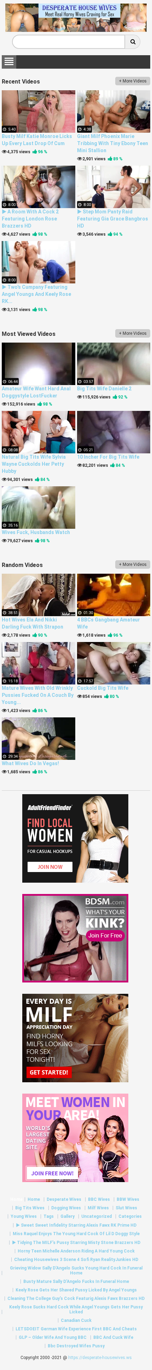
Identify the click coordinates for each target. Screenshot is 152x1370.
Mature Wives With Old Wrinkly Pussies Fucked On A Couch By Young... (38, 695)
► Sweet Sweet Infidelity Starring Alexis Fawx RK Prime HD (76, 1225)
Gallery (67, 1216)
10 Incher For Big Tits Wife (108, 457)
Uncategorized (96, 1216)
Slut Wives (126, 1207)
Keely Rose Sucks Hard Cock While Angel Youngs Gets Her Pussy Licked (76, 1309)
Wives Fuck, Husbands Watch (36, 532)
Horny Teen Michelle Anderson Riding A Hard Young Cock (76, 1251)
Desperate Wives (64, 1199)
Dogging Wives (66, 1207)
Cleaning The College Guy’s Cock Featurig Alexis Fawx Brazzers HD (76, 1298)
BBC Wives (99, 1199)
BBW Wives (128, 1199)
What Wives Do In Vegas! (30, 763)
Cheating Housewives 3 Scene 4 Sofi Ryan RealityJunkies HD (76, 1259)
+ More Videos (133, 81)
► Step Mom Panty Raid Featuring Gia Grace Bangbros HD (112, 219)
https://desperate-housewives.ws (100, 1357)
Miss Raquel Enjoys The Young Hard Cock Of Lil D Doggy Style (76, 1233)
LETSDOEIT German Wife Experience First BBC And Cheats (76, 1328)
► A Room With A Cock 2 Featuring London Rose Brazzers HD (30, 219)
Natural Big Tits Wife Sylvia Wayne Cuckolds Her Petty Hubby (34, 464)
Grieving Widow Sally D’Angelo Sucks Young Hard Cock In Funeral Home (76, 1271)
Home (16, 1199)
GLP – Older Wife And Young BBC (53, 1337)
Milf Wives (98, 1207)
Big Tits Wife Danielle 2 (104, 388)
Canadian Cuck (76, 1320)
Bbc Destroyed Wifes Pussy (76, 1345)
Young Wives (24, 1216)
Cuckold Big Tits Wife (102, 688)
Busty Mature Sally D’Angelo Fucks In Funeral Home (76, 1281)
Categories (130, 1216)
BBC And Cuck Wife (113, 1337)
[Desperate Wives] (76, 29)
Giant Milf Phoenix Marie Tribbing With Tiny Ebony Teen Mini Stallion (112, 143)
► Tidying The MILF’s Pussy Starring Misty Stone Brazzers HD (76, 1242)
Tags (48, 1216)
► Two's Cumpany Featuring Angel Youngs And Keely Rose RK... (36, 294)
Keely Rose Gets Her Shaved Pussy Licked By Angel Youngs (76, 1290)
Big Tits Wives (30, 1207)
